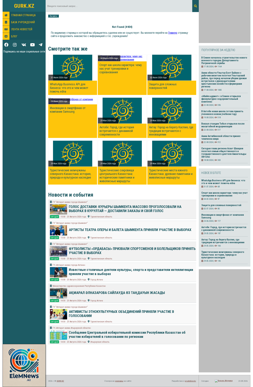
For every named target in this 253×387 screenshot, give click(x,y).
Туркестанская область (101, 216)
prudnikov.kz (190, 381)
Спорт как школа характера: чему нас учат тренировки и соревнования (120, 68)
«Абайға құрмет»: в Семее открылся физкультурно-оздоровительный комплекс (221, 99)
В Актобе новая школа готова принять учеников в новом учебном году (222, 112)
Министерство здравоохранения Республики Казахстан (79, 286)
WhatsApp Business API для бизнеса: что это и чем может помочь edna (69, 87)
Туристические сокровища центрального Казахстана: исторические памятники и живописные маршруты (116, 175)
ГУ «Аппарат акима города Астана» (69, 265)
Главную (172, 32)
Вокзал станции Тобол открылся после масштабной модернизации (223, 125)
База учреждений (23, 22)
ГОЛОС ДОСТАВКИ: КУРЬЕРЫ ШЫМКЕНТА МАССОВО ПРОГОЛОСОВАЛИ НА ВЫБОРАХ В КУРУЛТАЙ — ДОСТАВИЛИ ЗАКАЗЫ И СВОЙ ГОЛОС (125, 209)
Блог (14, 36)
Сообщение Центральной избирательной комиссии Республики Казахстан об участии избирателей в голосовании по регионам (127, 334)
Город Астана (96, 279)
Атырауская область (99, 342)
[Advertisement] (224, 21)
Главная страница (23, 15)
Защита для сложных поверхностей (163, 86)
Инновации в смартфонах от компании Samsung (68, 109)
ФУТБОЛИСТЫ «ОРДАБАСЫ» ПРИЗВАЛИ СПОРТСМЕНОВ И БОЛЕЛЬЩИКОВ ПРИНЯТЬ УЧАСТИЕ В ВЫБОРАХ (132, 251)
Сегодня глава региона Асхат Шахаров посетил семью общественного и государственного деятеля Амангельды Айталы (223, 152)
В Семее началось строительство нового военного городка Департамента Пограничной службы (224, 60)
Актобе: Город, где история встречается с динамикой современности (116, 130)
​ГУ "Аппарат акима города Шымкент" (70, 202)
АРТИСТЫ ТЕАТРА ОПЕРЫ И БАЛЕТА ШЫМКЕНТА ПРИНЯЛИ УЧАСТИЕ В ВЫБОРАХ (130, 230)
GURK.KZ (24, 6)
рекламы (119, 381)
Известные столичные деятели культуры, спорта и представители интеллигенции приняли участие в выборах (131, 272)
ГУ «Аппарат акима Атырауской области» (72, 328)
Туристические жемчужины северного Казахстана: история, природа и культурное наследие (70, 173)
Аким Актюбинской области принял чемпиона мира (220, 137)
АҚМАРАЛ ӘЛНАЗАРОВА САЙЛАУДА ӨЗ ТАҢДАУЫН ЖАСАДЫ (117, 293)
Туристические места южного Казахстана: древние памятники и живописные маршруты (171, 173)
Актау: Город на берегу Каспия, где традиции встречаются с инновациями (171, 130)
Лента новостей (21, 29)
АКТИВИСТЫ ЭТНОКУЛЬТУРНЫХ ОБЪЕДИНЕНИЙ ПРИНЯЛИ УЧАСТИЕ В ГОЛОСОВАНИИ (121, 314)
